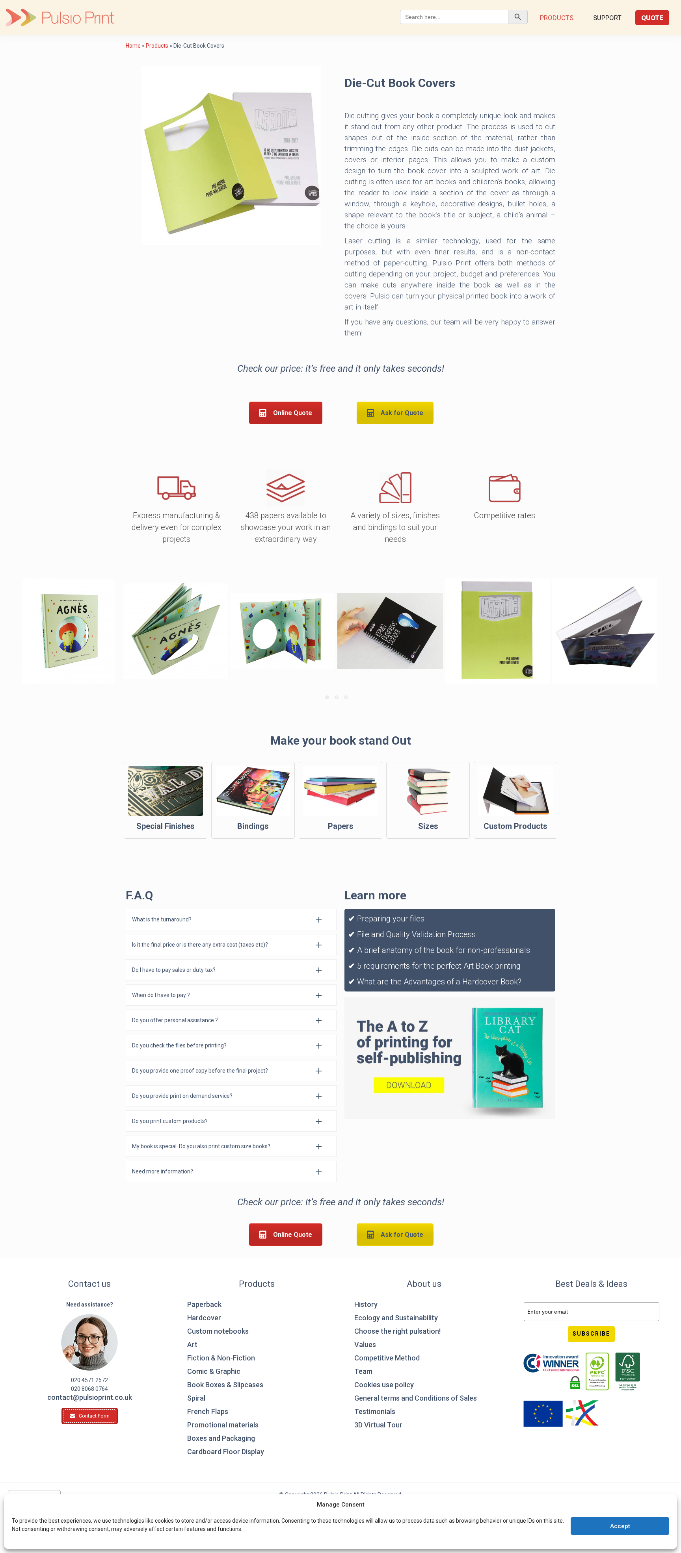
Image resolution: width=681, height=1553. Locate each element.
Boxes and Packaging (221, 1438)
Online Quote (292, 413)
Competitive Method (387, 1358)
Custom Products (515, 826)
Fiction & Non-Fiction (221, 1358)
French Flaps (207, 1411)
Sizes (428, 826)
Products (556, 18)
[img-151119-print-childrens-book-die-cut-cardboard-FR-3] (175, 631)
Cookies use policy (384, 1385)
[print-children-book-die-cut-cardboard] (68, 631)
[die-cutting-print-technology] (497, 631)
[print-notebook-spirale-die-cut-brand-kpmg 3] (390, 631)
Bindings (253, 826)
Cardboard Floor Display (225, 1451)
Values (365, 1344)
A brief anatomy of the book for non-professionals (442, 950)
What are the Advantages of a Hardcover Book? (439, 981)
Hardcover (204, 1318)
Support (607, 18)
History (366, 1304)
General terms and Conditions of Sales (415, 1398)
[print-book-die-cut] (604, 631)
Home (133, 46)
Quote (652, 18)
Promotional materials (223, 1425)
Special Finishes (165, 826)
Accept (620, 1526)
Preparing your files (390, 918)
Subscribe (591, 1334)
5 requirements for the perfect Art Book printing (438, 966)
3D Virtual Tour (378, 1425)
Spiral (196, 1398)
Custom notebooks (218, 1331)
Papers (341, 826)
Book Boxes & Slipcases (225, 1385)
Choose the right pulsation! (397, 1331)
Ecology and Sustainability (396, 1318)
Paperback (204, 1304)
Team (363, 1371)
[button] (231, 919)
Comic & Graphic (213, 1371)
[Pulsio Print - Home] (60, 17)
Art (192, 1344)
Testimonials (374, 1411)
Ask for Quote (402, 413)
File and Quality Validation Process (416, 934)
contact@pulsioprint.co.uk (89, 1397)
